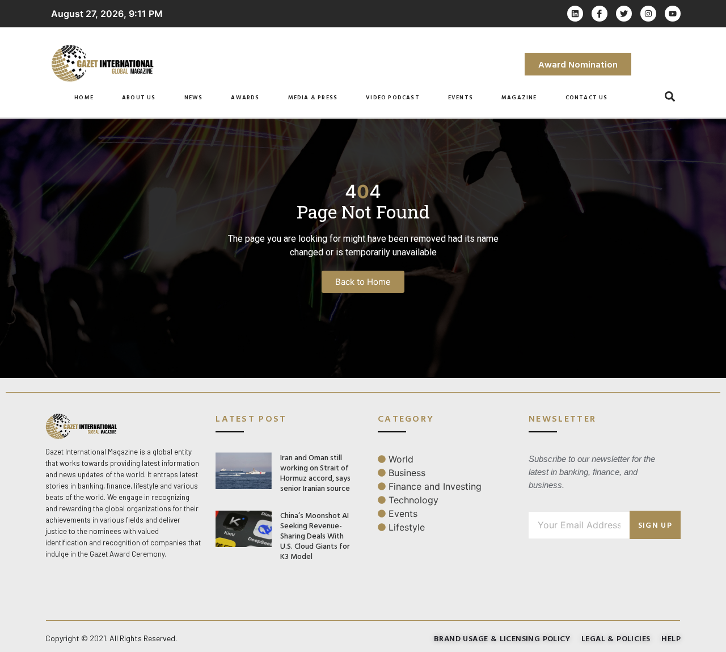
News (193, 97)
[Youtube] (673, 14)
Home (84, 97)
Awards (245, 97)
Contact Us (586, 97)
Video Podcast (393, 97)
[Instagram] (648, 14)
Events (460, 97)
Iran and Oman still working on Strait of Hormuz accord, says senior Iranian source (315, 472)
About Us (139, 97)
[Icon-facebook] (599, 14)
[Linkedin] (575, 14)
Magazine (519, 97)
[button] (670, 96)
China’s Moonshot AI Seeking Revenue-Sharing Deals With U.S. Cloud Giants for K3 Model (315, 535)
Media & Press (313, 97)
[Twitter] (624, 14)
